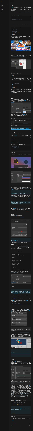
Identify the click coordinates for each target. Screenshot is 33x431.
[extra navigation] (31, 1)
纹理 (11, 188)
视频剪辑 (17, 215)
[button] (4, 2)
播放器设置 (24, 114)
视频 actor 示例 (14, 240)
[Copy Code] (30, 17)
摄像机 (12, 99)
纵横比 (25, 100)
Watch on (12, 347)
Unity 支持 (12, 189)
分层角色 (15, 298)
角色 (12, 7)
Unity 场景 (15, 361)
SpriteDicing (14, 208)
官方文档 (14, 193)
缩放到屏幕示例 (27, 128)
